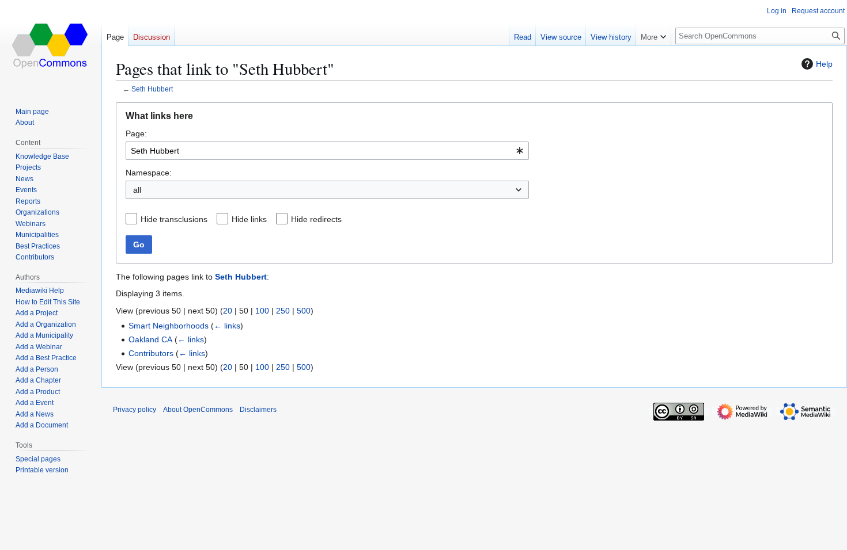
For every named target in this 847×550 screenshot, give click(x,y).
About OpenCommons (198, 410)
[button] (653, 34)
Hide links (249, 219)
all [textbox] (137, 189)
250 (283, 310)
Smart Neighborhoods (168, 325)
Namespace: (149, 172)
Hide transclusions (174, 219)
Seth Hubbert (152, 89)
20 (227, 310)
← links (227, 325)
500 (304, 310)
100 (262, 310)
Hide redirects (316, 219)
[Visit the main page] (51, 46)
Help (824, 63)
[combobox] (327, 151)
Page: (136, 133)
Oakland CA (150, 339)
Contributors (150, 353)
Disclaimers (258, 410)
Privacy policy (134, 410)
